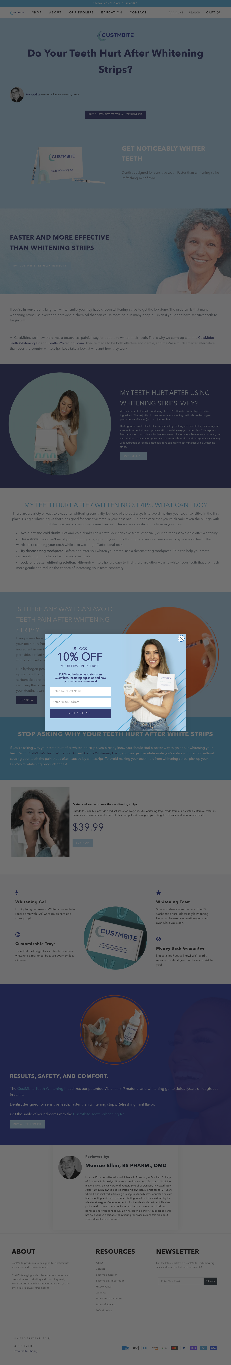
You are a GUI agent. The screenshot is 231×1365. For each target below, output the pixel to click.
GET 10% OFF (80, 713)
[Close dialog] (181, 638)
